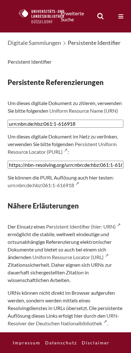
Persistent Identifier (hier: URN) (81, 226)
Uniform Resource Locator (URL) (68, 257)
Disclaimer (96, 342)
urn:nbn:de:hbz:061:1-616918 (41, 185)
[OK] (100, 16)
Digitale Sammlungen (34, 42)
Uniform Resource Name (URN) (83, 111)
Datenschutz (61, 342)
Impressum (26, 342)
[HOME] (45, 16)
